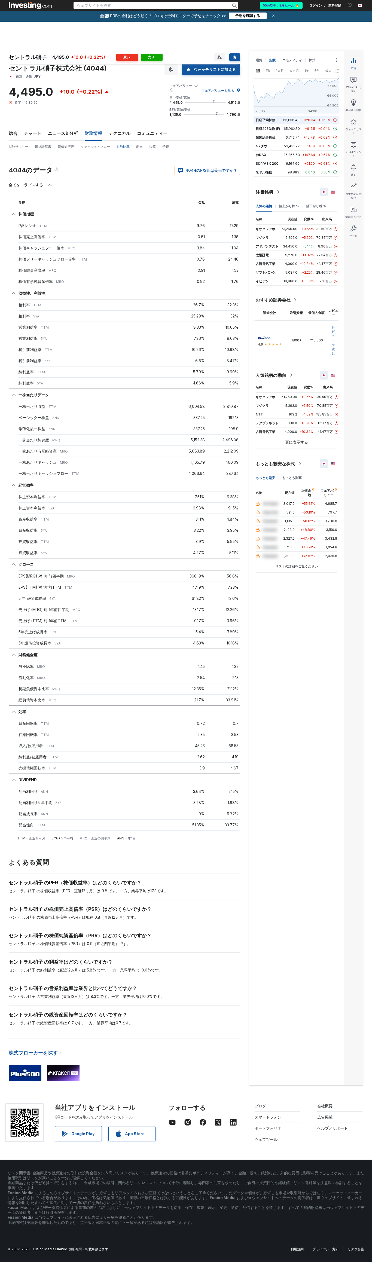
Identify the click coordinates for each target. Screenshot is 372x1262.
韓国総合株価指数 (269, 137)
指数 (272, 60)
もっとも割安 (265, 478)
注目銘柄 (264, 192)
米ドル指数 (264, 172)
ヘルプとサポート (332, 1128)
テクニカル (119, 133)
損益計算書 (43, 147)
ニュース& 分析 (63, 133)
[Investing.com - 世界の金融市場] (30, 5)
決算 (152, 147)
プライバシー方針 (326, 1249)
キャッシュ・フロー (95, 147)
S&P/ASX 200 (267, 163)
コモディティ (292, 60)
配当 (139, 147)
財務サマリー (18, 147)
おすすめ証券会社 (273, 299)
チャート (32, 133)
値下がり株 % (316, 206)
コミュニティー (152, 133)
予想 (165, 147)
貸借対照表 (66, 147)
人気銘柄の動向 (271, 375)
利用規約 (297, 1249)
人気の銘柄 (264, 206)
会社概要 (325, 1106)
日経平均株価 (265, 120)
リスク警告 (356, 1249)
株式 (312, 60)
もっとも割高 (292, 478)
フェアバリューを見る (218, 90)
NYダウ (261, 146)
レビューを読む (333, 340)
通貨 (259, 60)
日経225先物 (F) (268, 129)
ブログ (260, 1106)
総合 (13, 133)
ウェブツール (266, 1139)
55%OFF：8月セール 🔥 (281, 5)
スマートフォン (268, 1117)
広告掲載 (325, 1117)
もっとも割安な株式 (275, 463)
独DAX (261, 155)
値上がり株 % (289, 206)
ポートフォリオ (268, 1128)
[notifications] (350, 5)
